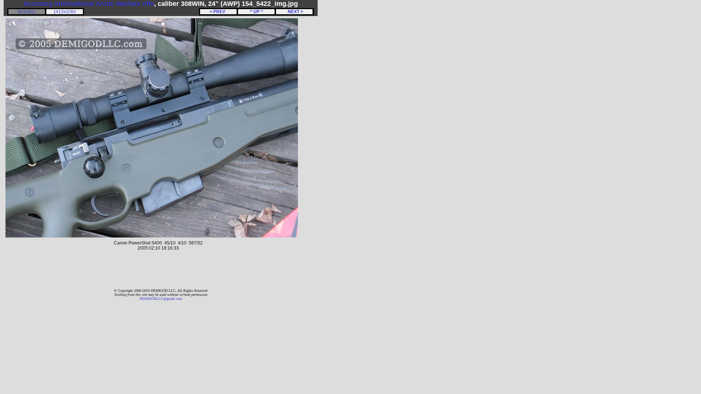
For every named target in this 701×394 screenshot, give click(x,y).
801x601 (26, 11)
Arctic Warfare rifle (125, 3)
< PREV (218, 11)
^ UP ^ (256, 11)
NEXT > (294, 11)
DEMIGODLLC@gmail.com (160, 299)
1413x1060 (64, 11)
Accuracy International (58, 3)
